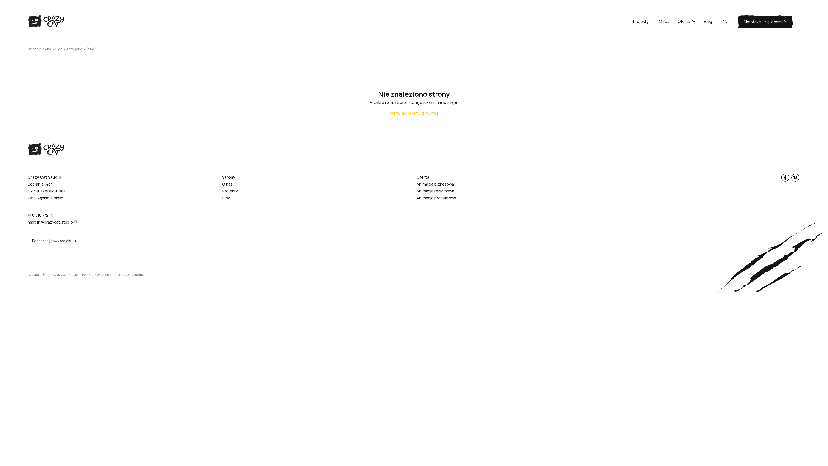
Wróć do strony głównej (414, 113)
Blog (59, 49)
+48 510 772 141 (41, 215)
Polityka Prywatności (96, 274)
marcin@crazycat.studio (50, 222)
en (724, 21)
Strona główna (39, 49)
